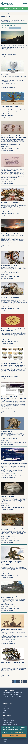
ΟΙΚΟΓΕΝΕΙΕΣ (6, 708)
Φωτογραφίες (3, 13)
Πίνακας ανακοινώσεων (8, 720)
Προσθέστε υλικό (7, 718)
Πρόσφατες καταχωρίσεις (9, 706)
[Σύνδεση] (24, 3)
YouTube (5, 741)
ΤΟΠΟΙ (4, 710)
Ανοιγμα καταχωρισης (6, 51)
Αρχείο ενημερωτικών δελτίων (10, 724)
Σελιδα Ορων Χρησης (17, 732)
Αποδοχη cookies (14, 735)
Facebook (5, 739)
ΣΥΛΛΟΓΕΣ (5, 712)
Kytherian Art (12, 56)
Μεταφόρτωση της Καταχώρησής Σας (12, 8)
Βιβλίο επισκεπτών (7, 722)
